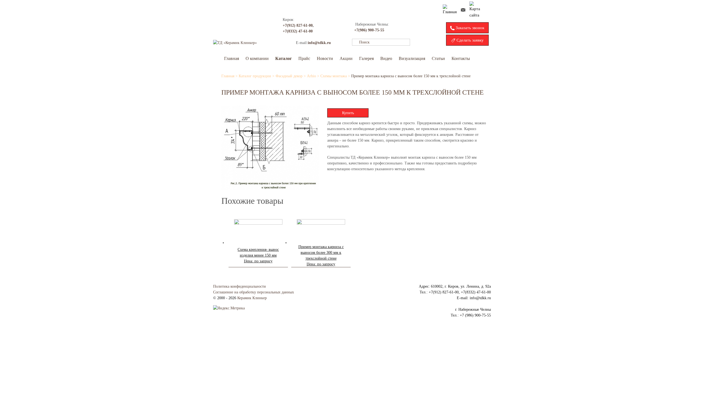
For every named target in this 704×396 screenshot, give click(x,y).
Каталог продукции (255, 76)
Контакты (461, 58)
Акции (346, 58)
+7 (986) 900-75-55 (475, 315)
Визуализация (412, 58)
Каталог (283, 58)
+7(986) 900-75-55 (369, 30)
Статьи (438, 58)
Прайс (304, 58)
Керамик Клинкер (252, 298)
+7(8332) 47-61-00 (298, 31)
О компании (257, 58)
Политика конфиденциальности (239, 286)
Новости (325, 58)
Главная (231, 58)
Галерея (366, 58)
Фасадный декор (289, 76)
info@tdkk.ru (319, 43)
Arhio (311, 76)
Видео (386, 58)
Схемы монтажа (333, 76)
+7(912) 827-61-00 (298, 25)
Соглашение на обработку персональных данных (253, 292)
